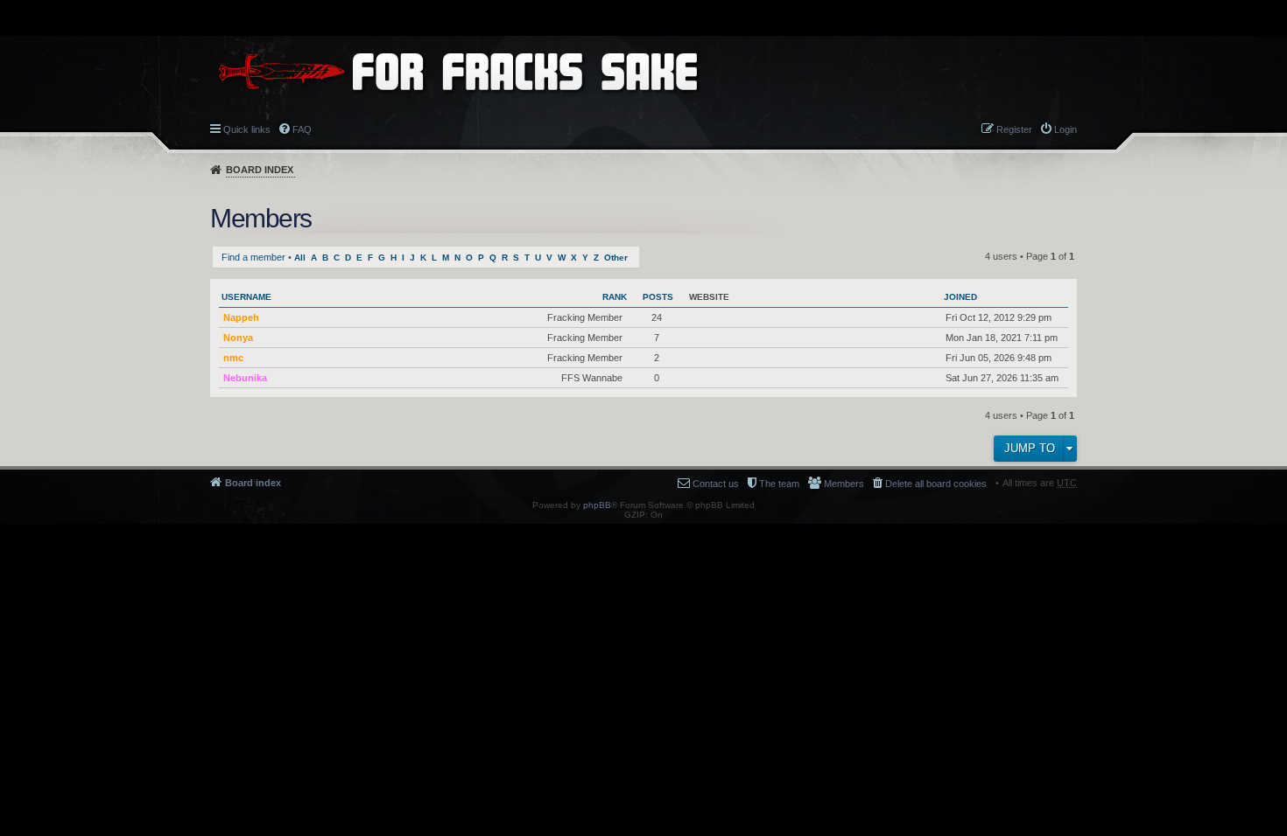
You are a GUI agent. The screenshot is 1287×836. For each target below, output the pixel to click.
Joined (960, 297)
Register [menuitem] (1014, 129)
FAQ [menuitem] (302, 129)
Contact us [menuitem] (716, 483)
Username (246, 297)
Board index (259, 169)
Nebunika (245, 378)
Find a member (253, 257)
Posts (658, 297)
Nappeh (241, 317)
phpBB (597, 505)
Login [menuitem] (1065, 129)
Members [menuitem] (844, 483)
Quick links (247, 129)
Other (616, 257)
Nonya (238, 337)
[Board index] (458, 71)
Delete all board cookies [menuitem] (936, 483)
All (300, 257)
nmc (233, 357)
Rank (614, 297)
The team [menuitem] (779, 483)
